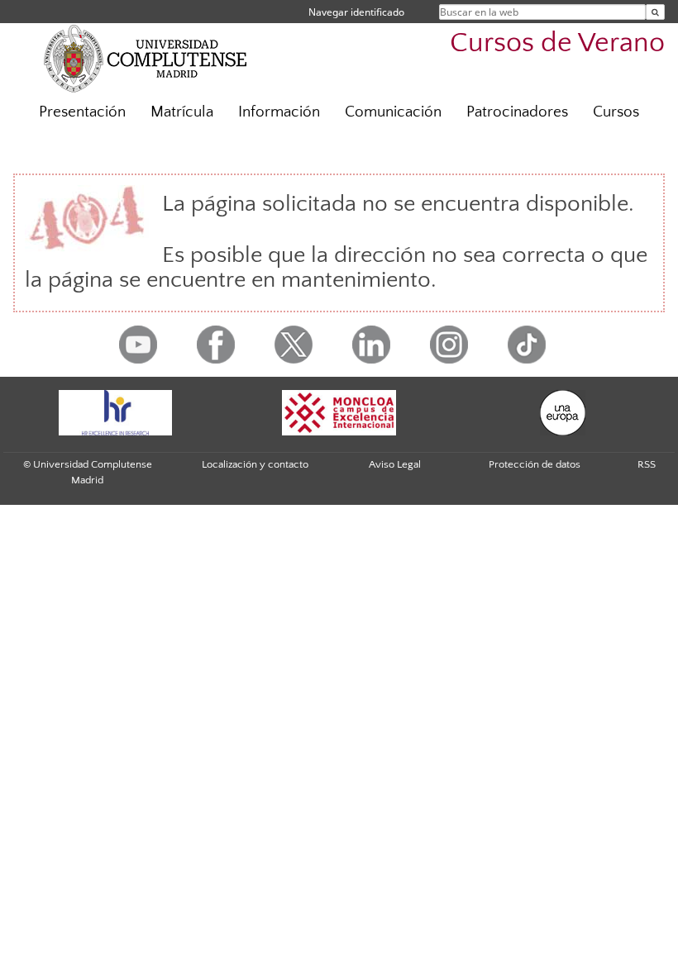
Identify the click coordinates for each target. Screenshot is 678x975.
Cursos (616, 112)
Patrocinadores (517, 112)
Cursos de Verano (557, 43)
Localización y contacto (255, 464)
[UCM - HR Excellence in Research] (115, 412)
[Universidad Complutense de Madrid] (145, 57)
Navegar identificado (356, 12)
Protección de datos (534, 464)
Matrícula (181, 112)
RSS (646, 464)
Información (279, 112)
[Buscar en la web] (655, 12)
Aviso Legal (395, 464)
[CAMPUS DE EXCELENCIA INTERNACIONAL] (339, 412)
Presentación (82, 112)
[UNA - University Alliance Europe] (562, 412)
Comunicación (393, 112)
